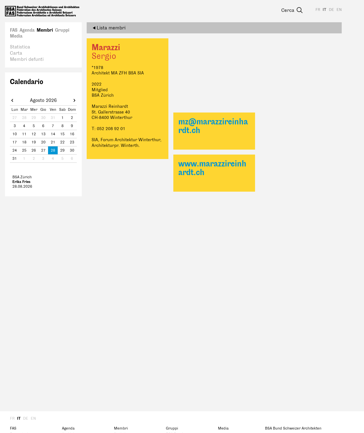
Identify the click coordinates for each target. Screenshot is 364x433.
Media (16, 36)
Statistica (20, 47)
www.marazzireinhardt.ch (212, 168)
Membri (45, 30)
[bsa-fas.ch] (42, 11)
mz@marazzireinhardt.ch (213, 126)
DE (331, 10)
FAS (14, 30)
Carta (16, 53)
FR (317, 10)
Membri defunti (27, 59)
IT (324, 10)
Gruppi (62, 30)
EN (339, 10)
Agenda (27, 30)
